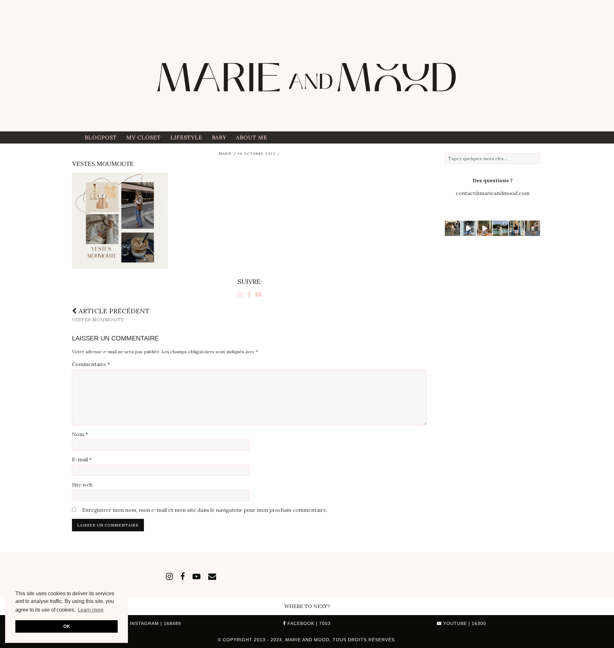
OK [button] (66, 626)
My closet (143, 137)
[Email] (212, 576)
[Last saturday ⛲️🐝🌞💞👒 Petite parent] (500, 228)
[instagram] (169, 576)
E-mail (82, 459)
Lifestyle (186, 137)
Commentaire (91, 364)
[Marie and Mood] (307, 65)
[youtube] (197, 576)
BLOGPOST (101, 137)
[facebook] (182, 576)
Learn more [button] (91, 610)
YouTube (464, 623)
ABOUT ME (251, 137)
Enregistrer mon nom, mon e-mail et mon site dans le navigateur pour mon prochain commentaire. (204, 510)
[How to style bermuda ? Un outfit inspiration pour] (468, 228)
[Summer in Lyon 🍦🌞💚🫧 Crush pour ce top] (452, 228)
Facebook (308, 623)
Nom (80, 434)
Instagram (154, 623)
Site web (82, 484)
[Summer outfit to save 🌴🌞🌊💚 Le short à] (532, 228)
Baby (219, 137)
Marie (225, 154)
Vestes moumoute (111, 315)
